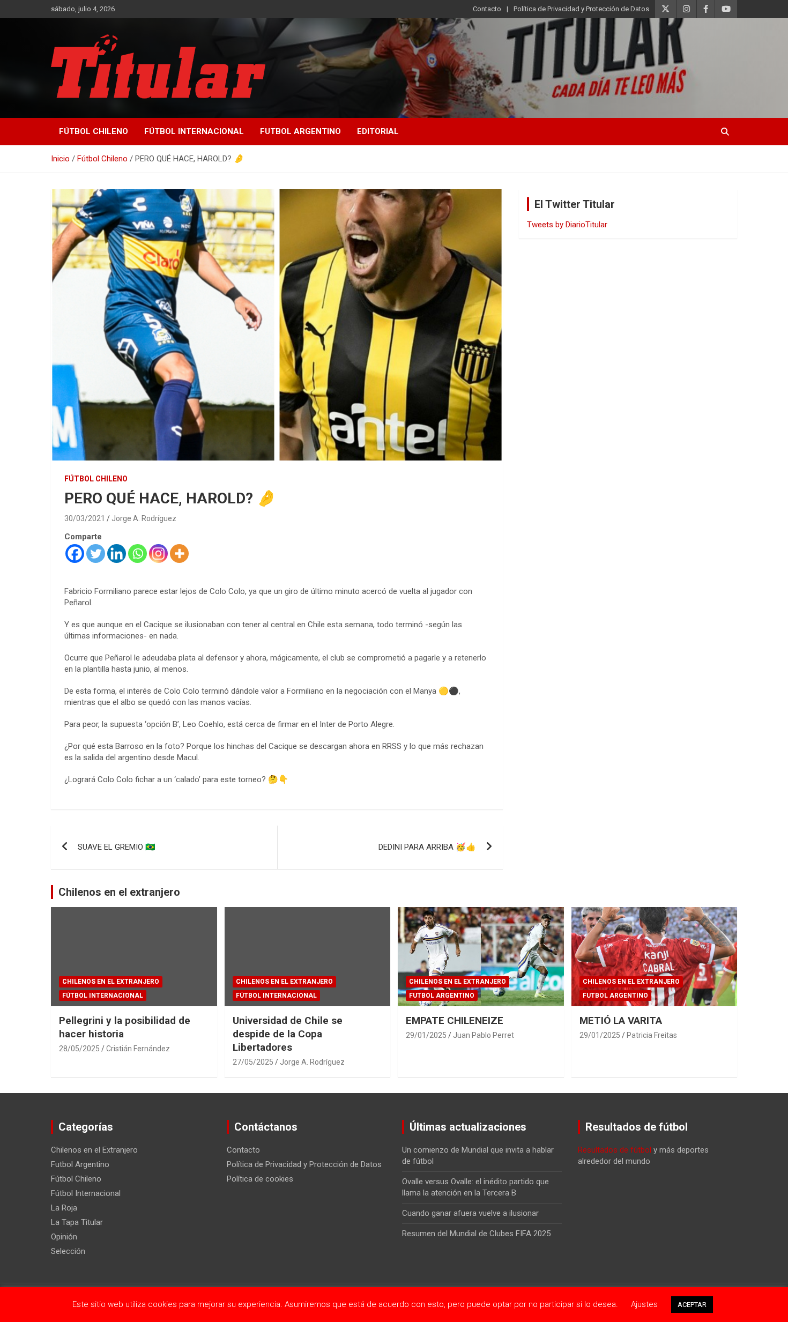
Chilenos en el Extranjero (110, 981)
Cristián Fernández (138, 1048)
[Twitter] (95, 553)
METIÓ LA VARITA (620, 1020)
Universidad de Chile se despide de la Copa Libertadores (288, 1033)
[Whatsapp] (137, 553)
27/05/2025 (253, 1062)
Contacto (487, 9)
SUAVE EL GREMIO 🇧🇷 (116, 847)
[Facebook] (74, 553)
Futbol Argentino (300, 131)
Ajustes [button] (644, 1304)
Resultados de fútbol (614, 1150)
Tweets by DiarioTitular (567, 224)
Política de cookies (260, 1179)
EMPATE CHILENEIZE (454, 1020)
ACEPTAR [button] (692, 1305)
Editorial (378, 131)
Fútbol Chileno (93, 131)
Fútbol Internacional (194, 131)
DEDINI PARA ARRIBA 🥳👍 (427, 847)
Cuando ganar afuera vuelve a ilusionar (470, 1213)
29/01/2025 (426, 1035)
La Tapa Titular (77, 1222)
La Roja (64, 1208)
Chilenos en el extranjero (119, 892)
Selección (68, 1251)
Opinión (64, 1237)
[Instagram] (158, 553)
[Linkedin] (116, 553)
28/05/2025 (79, 1048)
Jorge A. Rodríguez (143, 518)
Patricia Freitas (652, 1035)
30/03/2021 (84, 518)
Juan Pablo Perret (483, 1035)
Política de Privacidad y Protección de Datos (581, 9)
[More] (179, 553)
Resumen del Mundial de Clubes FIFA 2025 (476, 1233)
